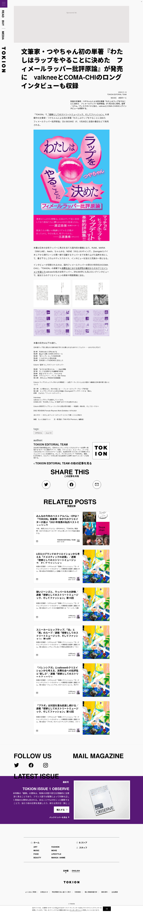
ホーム (36, 842)
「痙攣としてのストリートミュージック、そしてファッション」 (76, 114)
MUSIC (114, 98)
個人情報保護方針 (91, 892)
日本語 (65, 870)
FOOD (36, 854)
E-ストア (83, 842)
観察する (123, 98)
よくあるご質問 (30, 892)
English (76, 870)
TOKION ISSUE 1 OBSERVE (46, 788)
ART (35, 847)
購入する (61, 809)
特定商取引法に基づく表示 (61, 892)
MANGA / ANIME (58, 857)
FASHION (55, 847)
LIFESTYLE (56, 854)
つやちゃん (38, 433)
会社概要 (114, 892)
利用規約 (78, 892)
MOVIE (54, 850)
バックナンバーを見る (58, 817)
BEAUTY (37, 857)
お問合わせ (44, 892)
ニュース (49, 433)
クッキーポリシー (75, 910)
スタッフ (83, 847)
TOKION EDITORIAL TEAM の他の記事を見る (63, 463)
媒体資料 (104, 892)
